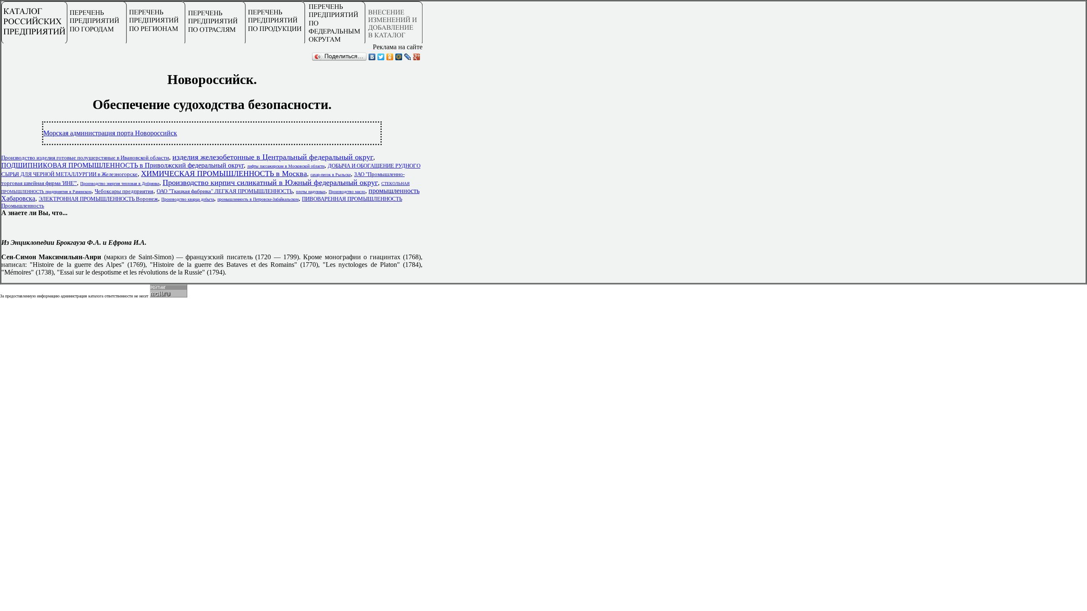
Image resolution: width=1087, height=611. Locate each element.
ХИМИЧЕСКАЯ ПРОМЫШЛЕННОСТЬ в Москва (224, 173)
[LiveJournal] (407, 56)
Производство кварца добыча (187, 199)
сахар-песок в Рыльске (330, 174)
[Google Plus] (416, 56)
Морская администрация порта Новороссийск (110, 133)
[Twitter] (381, 56)
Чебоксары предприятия (124, 191)
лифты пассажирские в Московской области (285, 166)
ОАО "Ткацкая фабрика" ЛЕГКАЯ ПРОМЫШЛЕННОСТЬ (225, 191)
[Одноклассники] (390, 56)
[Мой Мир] (398, 56)
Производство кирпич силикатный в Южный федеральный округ (270, 182)
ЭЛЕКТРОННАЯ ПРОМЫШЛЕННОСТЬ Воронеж (98, 199)
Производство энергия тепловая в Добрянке (119, 183)
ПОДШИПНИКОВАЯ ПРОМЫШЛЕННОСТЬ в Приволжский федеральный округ (122, 165)
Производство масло (347, 191)
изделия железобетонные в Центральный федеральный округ (272, 157)
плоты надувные (310, 191)
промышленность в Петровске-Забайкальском (258, 199)
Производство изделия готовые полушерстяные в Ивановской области (85, 157)
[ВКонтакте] (372, 56)
